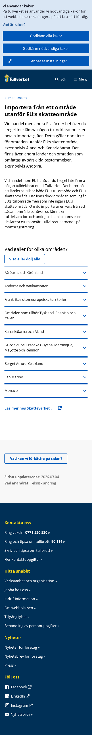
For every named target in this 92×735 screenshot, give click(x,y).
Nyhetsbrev (20, 714)
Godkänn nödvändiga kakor (46, 48)
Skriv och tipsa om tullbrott (27, 550)
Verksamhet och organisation (29, 580)
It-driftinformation (19, 598)
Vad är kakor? (14, 24)
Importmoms (17, 98)
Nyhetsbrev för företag (23, 656)
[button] (46, 273)
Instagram (20, 705)
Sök (63, 79)
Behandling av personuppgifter (30, 625)
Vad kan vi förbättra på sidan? (39, 458)
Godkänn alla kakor (46, 35)
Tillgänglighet (15, 616)
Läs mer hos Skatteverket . (28, 408)
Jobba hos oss (16, 589)
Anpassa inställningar (49, 61)
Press (9, 665)
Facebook (19, 687)
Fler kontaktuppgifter (22, 559)
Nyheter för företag (20, 647)
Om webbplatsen (18, 607)
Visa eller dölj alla (24, 259)
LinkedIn (18, 696)
